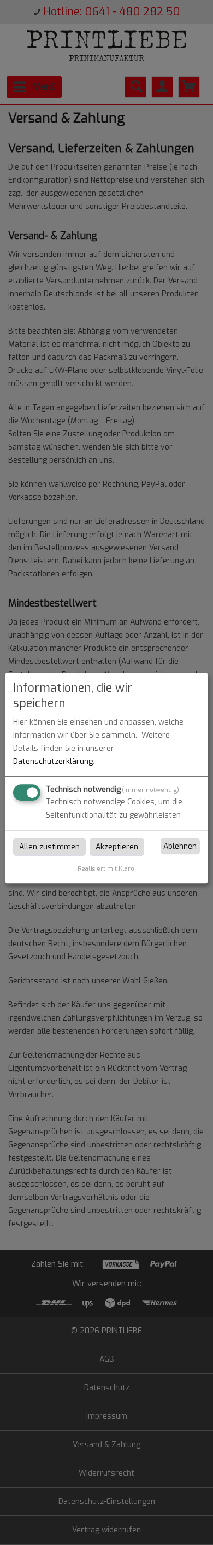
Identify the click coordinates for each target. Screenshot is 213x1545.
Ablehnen (180, 846)
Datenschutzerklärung (53, 761)
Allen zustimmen (49, 847)
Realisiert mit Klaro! (107, 869)
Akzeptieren (117, 847)
